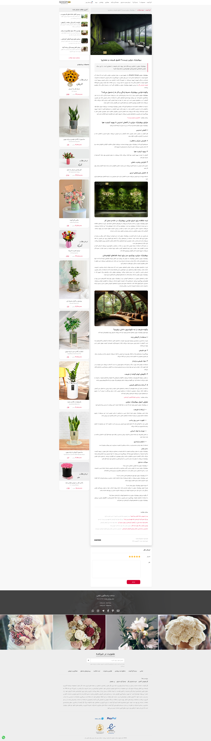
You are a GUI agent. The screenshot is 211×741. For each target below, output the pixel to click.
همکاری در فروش (72, 671)
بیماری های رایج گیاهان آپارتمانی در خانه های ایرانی (70, 39)
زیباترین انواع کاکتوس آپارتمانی (132, 397)
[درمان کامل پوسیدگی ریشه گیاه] (84, 50)
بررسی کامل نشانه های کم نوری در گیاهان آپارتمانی (70, 14)
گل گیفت (149, 2)
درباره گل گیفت (132, 671)
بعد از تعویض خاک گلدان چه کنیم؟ (139, 516)
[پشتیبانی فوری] (103, 611)
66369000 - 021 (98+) (105, 603)
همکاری (107, 2)
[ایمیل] (118, 611)
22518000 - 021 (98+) (105, 605)
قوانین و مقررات (107, 671)
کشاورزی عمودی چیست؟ (133, 118)
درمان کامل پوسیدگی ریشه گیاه (71, 47)
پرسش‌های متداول (85, 671)
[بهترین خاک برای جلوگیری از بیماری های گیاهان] (84, 33)
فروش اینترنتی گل (143, 85)
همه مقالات (140, 10)
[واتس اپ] (92, 611)
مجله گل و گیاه (115, 2)
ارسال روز (88, 2)
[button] (142, 2)
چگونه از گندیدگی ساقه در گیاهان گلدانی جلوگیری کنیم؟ (70, 22)
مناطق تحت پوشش (120, 671)
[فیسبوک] (108, 611)
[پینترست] (113, 611)
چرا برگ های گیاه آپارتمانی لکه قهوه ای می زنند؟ (135, 519)
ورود (96, 2)
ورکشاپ (101, 2)
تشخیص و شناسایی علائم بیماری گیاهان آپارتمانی (135, 529)
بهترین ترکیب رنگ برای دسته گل (139, 525)
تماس (141, 671)
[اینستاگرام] (98, 611)
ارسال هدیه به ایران (126, 2)
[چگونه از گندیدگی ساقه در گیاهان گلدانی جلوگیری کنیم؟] (84, 25)
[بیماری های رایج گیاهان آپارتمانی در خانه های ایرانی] (84, 42)
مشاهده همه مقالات (74, 58)
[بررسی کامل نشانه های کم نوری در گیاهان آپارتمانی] (84, 17)
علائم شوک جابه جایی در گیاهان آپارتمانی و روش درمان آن (133, 522)
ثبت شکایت (96, 671)
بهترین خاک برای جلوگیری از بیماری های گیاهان (70, 31)
